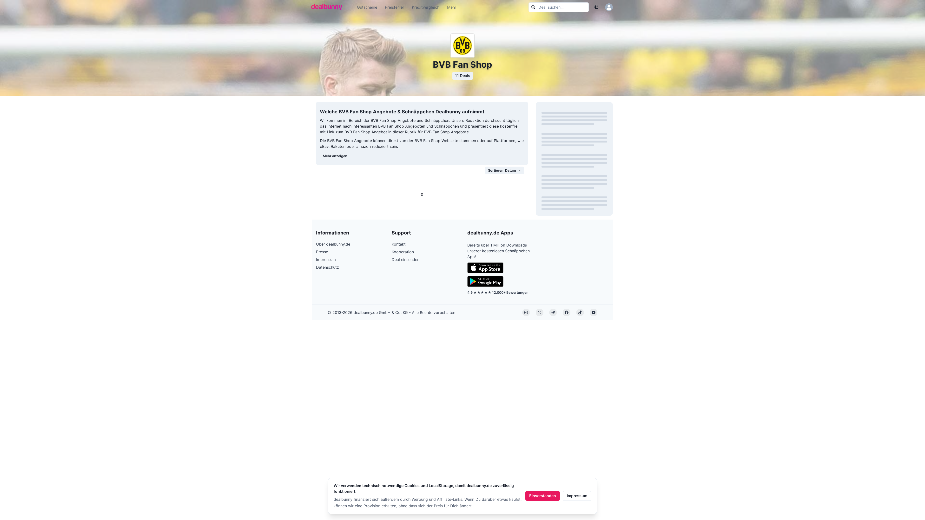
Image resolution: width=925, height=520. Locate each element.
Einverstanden (542, 495)
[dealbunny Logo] (328, 7)
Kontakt (399, 244)
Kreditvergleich (425, 7)
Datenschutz (327, 267)
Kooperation (403, 251)
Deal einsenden (405, 259)
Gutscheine (367, 7)
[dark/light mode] (596, 7)
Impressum (577, 495)
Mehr (451, 7)
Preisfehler (394, 7)
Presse (322, 251)
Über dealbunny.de (333, 244)
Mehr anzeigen (335, 156)
